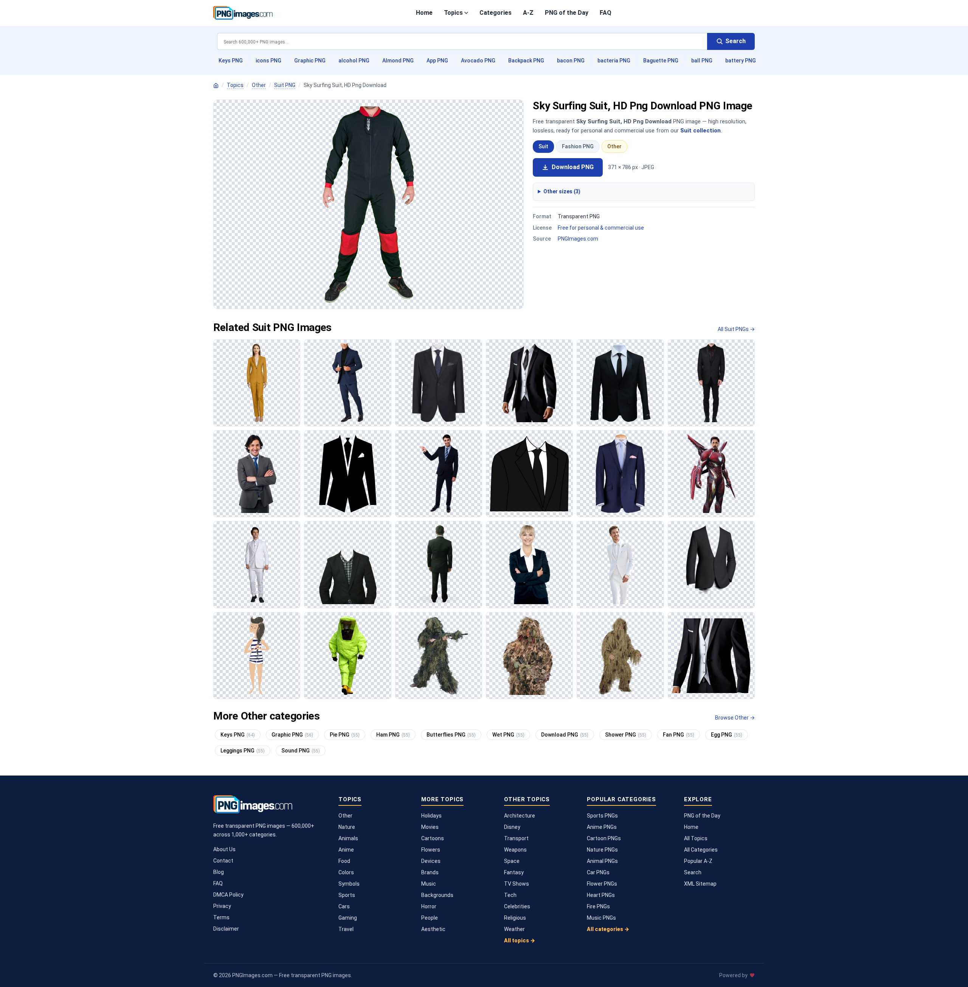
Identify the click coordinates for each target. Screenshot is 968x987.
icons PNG (268, 61)
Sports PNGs (602, 816)
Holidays (431, 816)
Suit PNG (284, 85)
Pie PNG (345, 735)
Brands (430, 872)
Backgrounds (437, 895)
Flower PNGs (602, 884)
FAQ (605, 12)
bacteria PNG (613, 61)
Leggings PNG (242, 751)
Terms (221, 917)
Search (692, 872)
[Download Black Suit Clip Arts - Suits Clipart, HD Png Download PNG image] (529, 473)
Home (424, 12)
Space (512, 861)
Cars (344, 906)
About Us (224, 849)
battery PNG (740, 61)
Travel (346, 929)
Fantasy (514, 872)
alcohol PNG (353, 61)
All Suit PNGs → (736, 329)
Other (259, 85)
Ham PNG (393, 735)
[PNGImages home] (216, 85)
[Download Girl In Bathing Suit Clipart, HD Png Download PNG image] (256, 655)
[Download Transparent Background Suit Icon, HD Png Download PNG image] (347, 473)
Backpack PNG (526, 61)
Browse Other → (735, 718)
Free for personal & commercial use (601, 228)
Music (428, 884)
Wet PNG (508, 735)
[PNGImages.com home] (243, 13)
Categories (495, 12)
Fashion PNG (578, 146)
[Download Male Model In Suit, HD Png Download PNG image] (347, 382)
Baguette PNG (660, 61)
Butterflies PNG (451, 735)
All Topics (695, 838)
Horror (428, 906)
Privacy (222, 906)
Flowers (430, 850)
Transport (516, 838)
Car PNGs (598, 872)
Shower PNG (625, 735)
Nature (346, 827)
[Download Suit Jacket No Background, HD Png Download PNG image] (438, 382)
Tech (510, 895)
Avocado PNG (478, 61)
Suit (543, 146)
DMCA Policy (228, 895)
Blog (218, 872)
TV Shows (516, 884)
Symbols (349, 884)
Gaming (347, 918)
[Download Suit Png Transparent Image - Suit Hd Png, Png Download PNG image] (711, 655)
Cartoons (432, 838)
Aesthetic (433, 929)
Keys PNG (231, 61)
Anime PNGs (602, 827)
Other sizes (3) (561, 191)
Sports (346, 895)
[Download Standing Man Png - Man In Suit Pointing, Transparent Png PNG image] (438, 473)
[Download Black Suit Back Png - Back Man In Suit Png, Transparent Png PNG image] (438, 564)
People (429, 918)
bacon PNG (571, 61)
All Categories (701, 850)
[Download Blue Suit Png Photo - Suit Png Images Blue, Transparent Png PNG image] (620, 473)
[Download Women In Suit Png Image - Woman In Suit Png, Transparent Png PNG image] (529, 564)
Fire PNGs (598, 906)
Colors (346, 872)
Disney (512, 827)
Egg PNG (726, 735)
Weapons (515, 850)
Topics (453, 12)
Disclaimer (226, 929)
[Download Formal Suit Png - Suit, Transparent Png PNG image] (711, 564)
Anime (346, 850)
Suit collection (700, 130)
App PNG (437, 61)
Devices (431, 861)
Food (344, 861)
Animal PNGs (602, 861)
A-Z (528, 12)
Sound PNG (300, 751)
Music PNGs (601, 918)
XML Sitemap (700, 884)
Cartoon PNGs (604, 838)
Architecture (519, 816)
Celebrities (517, 906)
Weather (514, 929)
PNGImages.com (578, 239)
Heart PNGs (601, 895)
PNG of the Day (566, 12)
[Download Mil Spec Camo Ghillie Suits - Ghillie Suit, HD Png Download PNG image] (620, 655)
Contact (223, 861)
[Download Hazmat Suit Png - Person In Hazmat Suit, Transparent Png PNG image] (347, 655)
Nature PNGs (602, 850)
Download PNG (573, 167)
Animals (348, 838)
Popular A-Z (698, 861)
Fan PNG (678, 735)
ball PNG (701, 61)
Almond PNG (398, 61)
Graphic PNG (310, 61)
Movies (430, 827)
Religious (515, 918)
